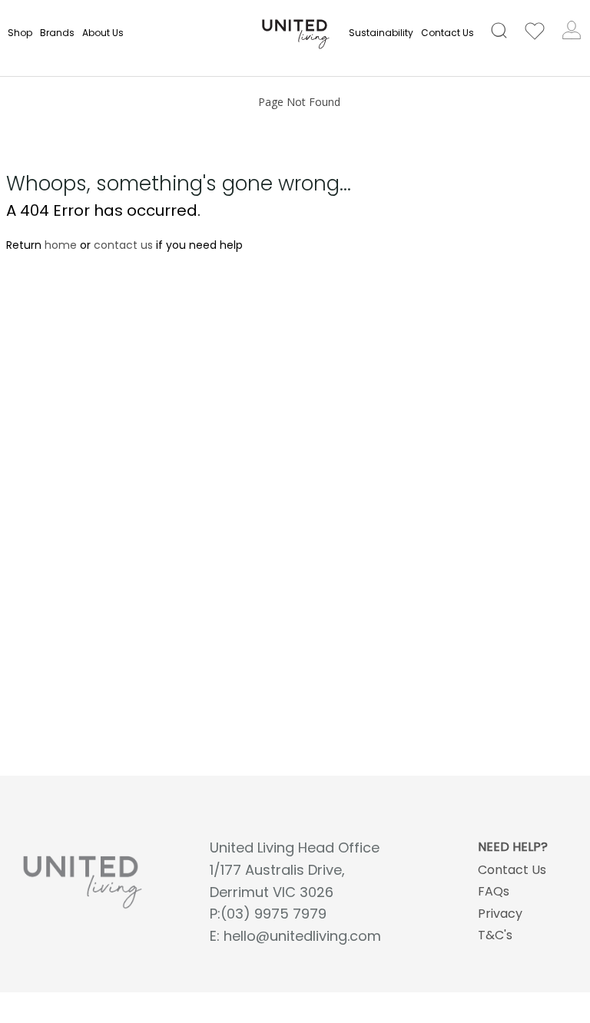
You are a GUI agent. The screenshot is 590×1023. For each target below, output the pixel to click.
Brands (57, 32)
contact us (123, 245)
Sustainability (381, 32)
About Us (103, 32)
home (61, 245)
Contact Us (447, 32)
